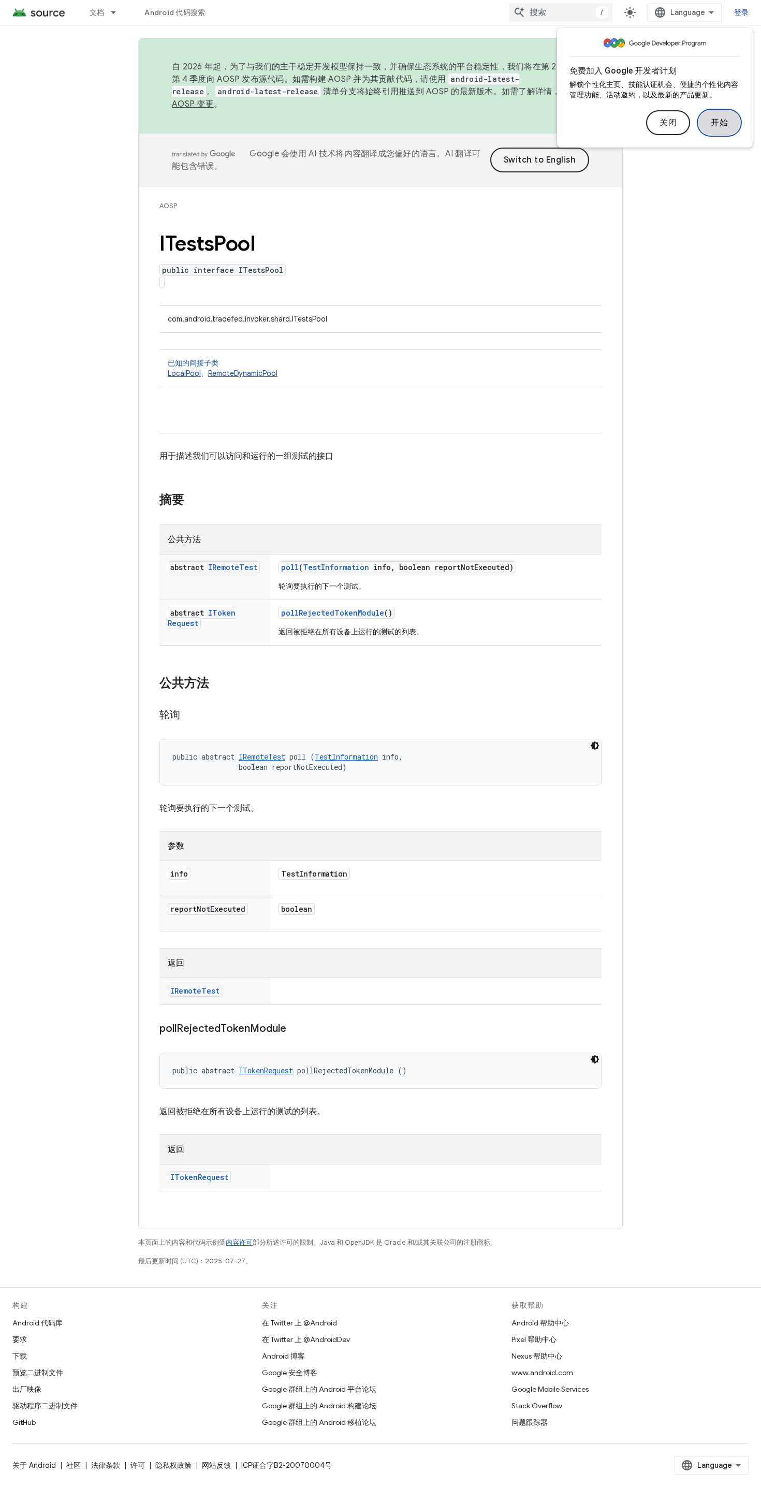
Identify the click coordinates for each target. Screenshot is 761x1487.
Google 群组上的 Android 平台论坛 (319, 1389)
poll (290, 567)
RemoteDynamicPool (242, 373)
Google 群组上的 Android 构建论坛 (319, 1405)
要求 (19, 1339)
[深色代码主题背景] (595, 745)
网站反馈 (216, 1465)
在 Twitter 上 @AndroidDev (306, 1339)
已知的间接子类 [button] (222, 368)
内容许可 (239, 1242)
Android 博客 (283, 1356)
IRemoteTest (232, 567)
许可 (137, 1465)
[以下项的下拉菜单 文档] (118, 12)
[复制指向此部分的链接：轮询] (190, 715)
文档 (97, 12)
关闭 (668, 123)
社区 (73, 1465)
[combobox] (560, 12)
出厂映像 (26, 1389)
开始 (719, 123)
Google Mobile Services (550, 1389)
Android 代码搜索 (174, 12)
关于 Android (34, 1465)
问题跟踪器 (529, 1422)
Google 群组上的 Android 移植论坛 (319, 1422)
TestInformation (336, 567)
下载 (19, 1356)
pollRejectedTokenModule (332, 613)
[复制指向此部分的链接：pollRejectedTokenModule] (296, 1029)
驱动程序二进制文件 (45, 1405)
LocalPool (184, 373)
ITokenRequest (266, 1070)
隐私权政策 (173, 1465)
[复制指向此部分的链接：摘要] (194, 500)
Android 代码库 (37, 1323)
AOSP (168, 205)
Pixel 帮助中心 (534, 1339)
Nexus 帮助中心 (536, 1356)
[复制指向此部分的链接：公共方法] (219, 684)
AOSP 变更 (193, 104)
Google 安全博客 (289, 1372)
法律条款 (105, 1465)
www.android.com (542, 1372)
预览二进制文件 (37, 1372)
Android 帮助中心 (540, 1323)
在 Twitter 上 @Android (299, 1323)
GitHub (24, 1422)
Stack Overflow (536, 1405)
